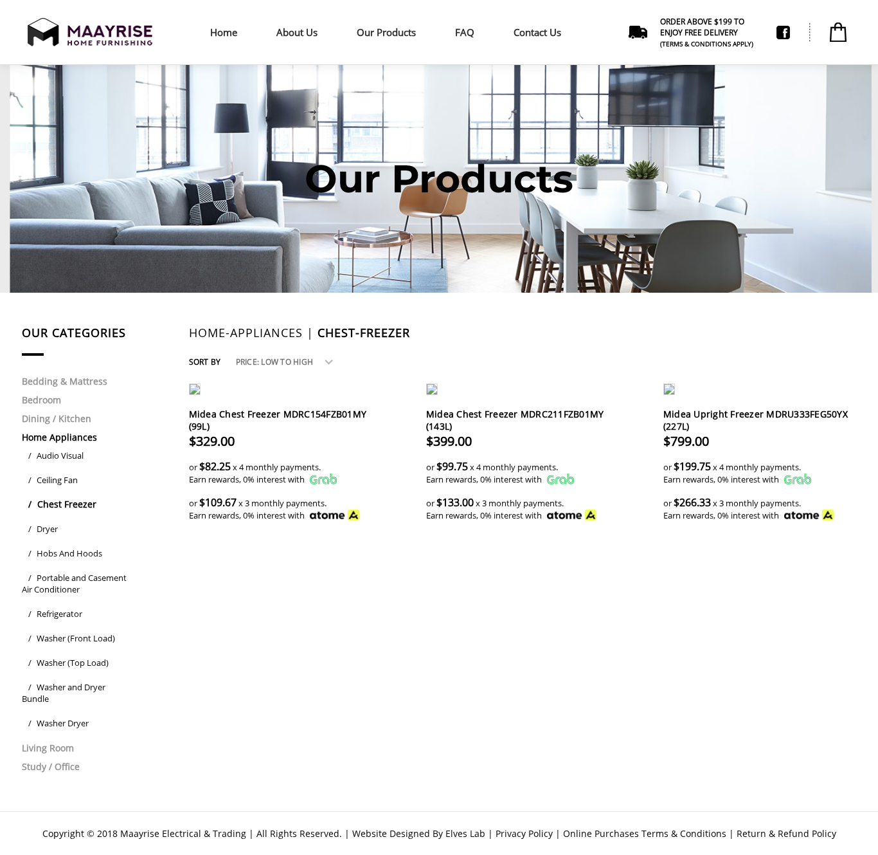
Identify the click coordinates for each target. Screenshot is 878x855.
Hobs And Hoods (65, 553)
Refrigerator (55, 614)
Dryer (43, 529)
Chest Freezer (62, 504)
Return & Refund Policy (786, 833)
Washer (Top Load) (68, 662)
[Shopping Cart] (838, 32)
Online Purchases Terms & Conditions (644, 833)
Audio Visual (56, 455)
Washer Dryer (58, 723)
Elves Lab (465, 833)
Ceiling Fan (53, 480)
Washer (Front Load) (71, 638)
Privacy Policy (524, 833)
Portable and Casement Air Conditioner (74, 583)
